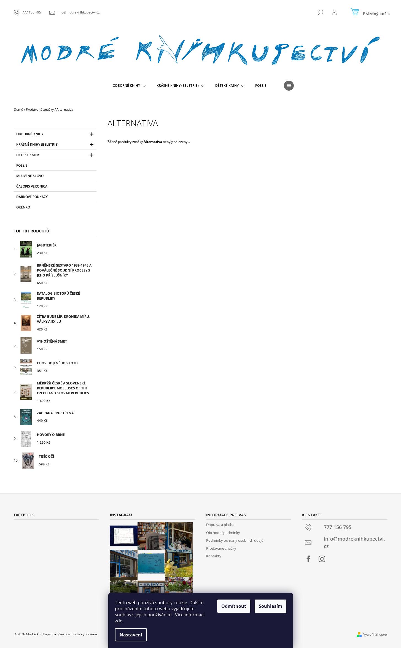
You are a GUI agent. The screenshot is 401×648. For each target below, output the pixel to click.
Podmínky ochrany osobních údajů (234, 540)
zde (118, 621)
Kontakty (213, 556)
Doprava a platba (220, 524)
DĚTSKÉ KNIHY (28, 155)
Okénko (23, 207)
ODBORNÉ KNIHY (30, 134)
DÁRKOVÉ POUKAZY (32, 196)
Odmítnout (233, 606)
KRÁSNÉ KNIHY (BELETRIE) (37, 144)
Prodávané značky (221, 548)
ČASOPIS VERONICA (31, 186)
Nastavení (131, 635)
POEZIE (22, 165)
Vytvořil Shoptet (375, 634)
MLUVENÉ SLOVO (30, 175)
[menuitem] (129, 86)
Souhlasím (270, 606)
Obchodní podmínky (223, 532)
